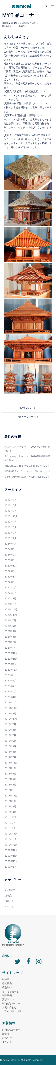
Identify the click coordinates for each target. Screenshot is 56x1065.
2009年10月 (11, 861)
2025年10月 (11, 516)
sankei (13, 23)
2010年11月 (10, 839)
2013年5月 (10, 779)
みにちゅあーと (10, 991)
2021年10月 (10, 609)
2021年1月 (10, 647)
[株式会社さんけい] (21, 5)
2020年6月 (10, 675)
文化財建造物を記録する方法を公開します (27, 476)
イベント (9, 906)
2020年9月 (10, 664)
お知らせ (23, 26)
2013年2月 (10, 784)
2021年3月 (10, 636)
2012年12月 (10, 795)
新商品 (8, 895)
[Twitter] (17, 962)
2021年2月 (10, 642)
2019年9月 (10, 713)
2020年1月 (10, 697)
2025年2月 (10, 538)
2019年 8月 (10, 718)
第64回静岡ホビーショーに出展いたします (27, 471)
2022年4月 (10, 587)
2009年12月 (11, 850)
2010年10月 (10, 844)
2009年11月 (10, 855)
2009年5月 (10, 866)
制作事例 (7, 995)
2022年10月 (11, 565)
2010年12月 (10, 833)
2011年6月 (10, 828)
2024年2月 (10, 554)
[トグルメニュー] (52, 6)
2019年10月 (10, 707)
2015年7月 (10, 735)
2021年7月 (10, 620)
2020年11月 (10, 658)
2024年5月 (10, 549)
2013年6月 (10, 773)
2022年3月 (10, 592)
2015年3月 (10, 746)
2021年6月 (10, 625)
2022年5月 (10, 582)
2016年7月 (10, 724)
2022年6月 (10, 576)
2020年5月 (10, 680)
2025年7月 (10, 521)
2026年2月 (10, 510)
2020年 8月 (10, 669)
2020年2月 (10, 691)
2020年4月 (10, 686)
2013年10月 (10, 768)
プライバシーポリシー (14, 1011)
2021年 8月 (10, 614)
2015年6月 (10, 740)
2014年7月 (10, 757)
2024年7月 (10, 543)
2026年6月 (10, 499)
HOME (5, 979)
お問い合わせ (9, 1007)
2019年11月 (10, 702)
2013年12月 (10, 762)
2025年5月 (10, 527)
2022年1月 (10, 598)
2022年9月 (10, 571)
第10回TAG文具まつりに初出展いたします (27, 465)
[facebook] (28, 962)
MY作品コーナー (9, 26)
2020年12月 (11, 653)
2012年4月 (10, 811)
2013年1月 (10, 790)
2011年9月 (10, 822)
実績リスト (8, 999)
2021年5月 (10, 631)
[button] (46, 6)
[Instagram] (38, 962)
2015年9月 (10, 729)
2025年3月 (10, 532)
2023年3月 (10, 560)
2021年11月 (10, 603)
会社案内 (7, 983)
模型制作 (7, 987)
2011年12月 (10, 817)
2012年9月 (10, 806)
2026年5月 (10, 505)
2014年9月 (10, 751)
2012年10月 (10, 801)
